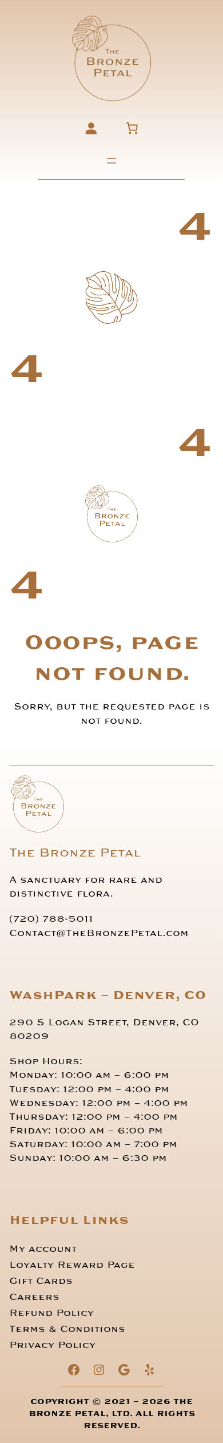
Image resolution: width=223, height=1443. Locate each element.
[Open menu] (111, 161)
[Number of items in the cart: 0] (132, 127)
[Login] (91, 127)
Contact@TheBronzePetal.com (99, 933)
